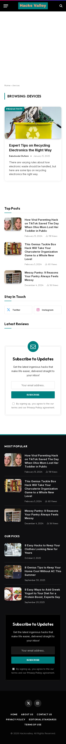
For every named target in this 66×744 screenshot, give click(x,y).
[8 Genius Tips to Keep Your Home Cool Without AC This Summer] (12, 571)
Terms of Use (32, 724)
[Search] (60, 6)
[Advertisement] (33, 48)
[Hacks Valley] (33, 6)
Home (7, 85)
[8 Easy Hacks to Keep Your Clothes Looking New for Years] (12, 549)
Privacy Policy (34, 407)
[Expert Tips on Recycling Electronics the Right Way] (33, 123)
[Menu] (6, 6)
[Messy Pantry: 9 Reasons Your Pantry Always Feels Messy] (12, 277)
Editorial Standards (42, 719)
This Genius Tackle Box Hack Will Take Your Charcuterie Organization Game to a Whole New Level (41, 252)
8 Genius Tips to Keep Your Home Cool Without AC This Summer (43, 571)
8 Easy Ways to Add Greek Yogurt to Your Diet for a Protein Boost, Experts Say (42, 593)
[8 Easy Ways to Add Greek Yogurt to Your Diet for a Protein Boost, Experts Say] (12, 594)
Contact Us (44, 714)
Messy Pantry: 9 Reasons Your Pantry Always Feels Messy (41, 276)
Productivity (14, 109)
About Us (27, 714)
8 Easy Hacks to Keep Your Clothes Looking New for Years (42, 549)
